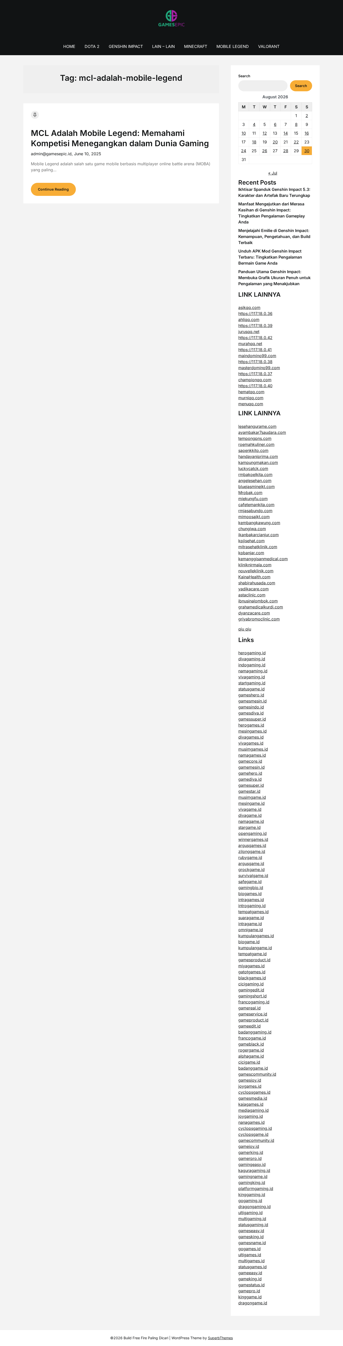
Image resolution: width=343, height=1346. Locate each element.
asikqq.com (249, 307)
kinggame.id (250, 1296)
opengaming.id (252, 833)
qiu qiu (244, 628)
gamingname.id (252, 1176)
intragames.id (251, 899)
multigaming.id (252, 1218)
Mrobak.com (250, 492)
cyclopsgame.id (253, 1134)
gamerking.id (250, 1152)
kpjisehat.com (251, 540)
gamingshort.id (252, 995)
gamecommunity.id (256, 1140)
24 (243, 150)
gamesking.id (251, 1236)
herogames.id (251, 725)
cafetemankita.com (256, 504)
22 (296, 141)
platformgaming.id (255, 1188)
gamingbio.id (250, 887)
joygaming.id (250, 1116)
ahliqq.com (248, 319)
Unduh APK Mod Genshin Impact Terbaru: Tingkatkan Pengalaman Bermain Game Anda (270, 257)
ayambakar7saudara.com (262, 432)
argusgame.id (251, 863)
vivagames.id (250, 743)
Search (244, 76)
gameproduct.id (253, 1019)
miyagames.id (251, 965)
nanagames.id (251, 1122)
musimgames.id (253, 749)
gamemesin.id (251, 767)
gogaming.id (250, 1200)
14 (285, 133)
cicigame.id (249, 1062)
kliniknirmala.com (254, 564)
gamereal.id (249, 1007)
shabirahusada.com (256, 582)
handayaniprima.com (258, 456)
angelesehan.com (254, 480)
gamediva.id (250, 779)
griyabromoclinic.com (259, 618)
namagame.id (251, 821)
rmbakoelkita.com (255, 474)
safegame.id (250, 881)
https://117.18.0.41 (255, 349)
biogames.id (250, 893)
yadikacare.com (253, 588)
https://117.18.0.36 (255, 313)
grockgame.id (251, 869)
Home (69, 46)
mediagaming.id (253, 1110)
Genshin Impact (126, 46)
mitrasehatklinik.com (257, 546)
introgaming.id (252, 905)
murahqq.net (250, 343)
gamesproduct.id (254, 959)
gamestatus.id (251, 1284)
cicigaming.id (251, 983)
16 (307, 133)
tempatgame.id (252, 953)
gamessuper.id (252, 719)
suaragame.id (251, 917)
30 (306, 150)
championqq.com (254, 379)
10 (244, 133)
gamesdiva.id (251, 713)
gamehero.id (250, 773)
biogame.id (249, 941)
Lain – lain (163, 46)
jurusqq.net (248, 331)
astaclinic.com (251, 594)
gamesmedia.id (252, 1098)
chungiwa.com (252, 528)
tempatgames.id (253, 911)
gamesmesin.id (252, 700)
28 (285, 150)
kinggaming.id (251, 1194)
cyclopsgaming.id (255, 1128)
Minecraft (195, 46)
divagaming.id (251, 658)
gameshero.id (251, 694)
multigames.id (251, 1260)
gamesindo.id (251, 706)
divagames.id (251, 737)
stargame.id (249, 827)
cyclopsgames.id (254, 1092)
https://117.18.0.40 (255, 385)
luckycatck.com (253, 468)
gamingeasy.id (252, 1164)
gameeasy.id (250, 1272)
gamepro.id (249, 1290)
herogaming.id (252, 652)
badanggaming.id (254, 1032)
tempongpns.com (254, 438)
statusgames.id (252, 1266)
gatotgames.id (251, 971)
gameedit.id (249, 1025)
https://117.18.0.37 (255, 373)
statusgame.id (251, 688)
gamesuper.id (251, 785)
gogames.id (249, 1248)
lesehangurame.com (257, 426)
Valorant (268, 46)
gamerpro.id (250, 1158)
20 (275, 141)
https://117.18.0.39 (255, 325)
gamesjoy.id (249, 1080)
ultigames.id (249, 1254)
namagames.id (252, 755)
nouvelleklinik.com (255, 570)
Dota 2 (92, 46)
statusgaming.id (253, 1224)
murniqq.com (250, 397)
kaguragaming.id (254, 1170)
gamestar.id (249, 791)
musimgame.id (252, 797)
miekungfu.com (253, 498)
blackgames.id (252, 977)
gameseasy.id (251, 1230)
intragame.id (250, 923)
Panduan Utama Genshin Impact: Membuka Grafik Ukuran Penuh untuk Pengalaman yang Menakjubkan (274, 277)
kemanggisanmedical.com (263, 558)
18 (254, 141)
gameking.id (250, 1278)
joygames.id (249, 1086)
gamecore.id (250, 761)
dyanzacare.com (254, 612)
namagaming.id (252, 670)
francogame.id (252, 1038)
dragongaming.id (254, 1206)
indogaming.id (251, 664)
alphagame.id (251, 1056)
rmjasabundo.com (255, 510)
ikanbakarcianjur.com (258, 534)
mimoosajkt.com (254, 516)
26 (264, 150)
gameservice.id (252, 1013)
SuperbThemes (220, 1338)
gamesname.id (252, 1242)
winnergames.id (253, 839)
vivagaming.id (251, 676)
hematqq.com (251, 391)
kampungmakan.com (258, 462)
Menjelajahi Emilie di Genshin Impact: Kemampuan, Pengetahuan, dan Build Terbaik (274, 236)
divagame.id (250, 815)
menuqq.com (250, 403)
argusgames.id (252, 845)
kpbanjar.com (251, 552)
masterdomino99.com (259, 367)
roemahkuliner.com (256, 444)
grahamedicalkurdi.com (260, 606)
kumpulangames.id (256, 935)
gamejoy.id (248, 1146)
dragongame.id (252, 1302)
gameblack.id (251, 1044)
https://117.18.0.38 (255, 361)
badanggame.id (253, 1068)
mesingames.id (252, 731)
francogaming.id (253, 1001)
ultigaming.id (250, 1212)
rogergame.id (251, 1050)
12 (265, 133)
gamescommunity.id (257, 1074)
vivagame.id (249, 809)
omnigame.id (250, 929)
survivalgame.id (253, 875)
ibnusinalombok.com (258, 600)
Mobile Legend (232, 46)
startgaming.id (251, 682)
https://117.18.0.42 (255, 337)
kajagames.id (250, 1104)
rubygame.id (250, 857)
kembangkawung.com (259, 522)
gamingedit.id (251, 989)
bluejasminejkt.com (256, 486)
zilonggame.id (251, 851)
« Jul (272, 173)
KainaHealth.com (254, 576)
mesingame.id (251, 803)
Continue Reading (53, 189)
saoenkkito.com (253, 450)
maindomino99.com (257, 355)
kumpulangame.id (255, 947)
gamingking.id (251, 1182)
